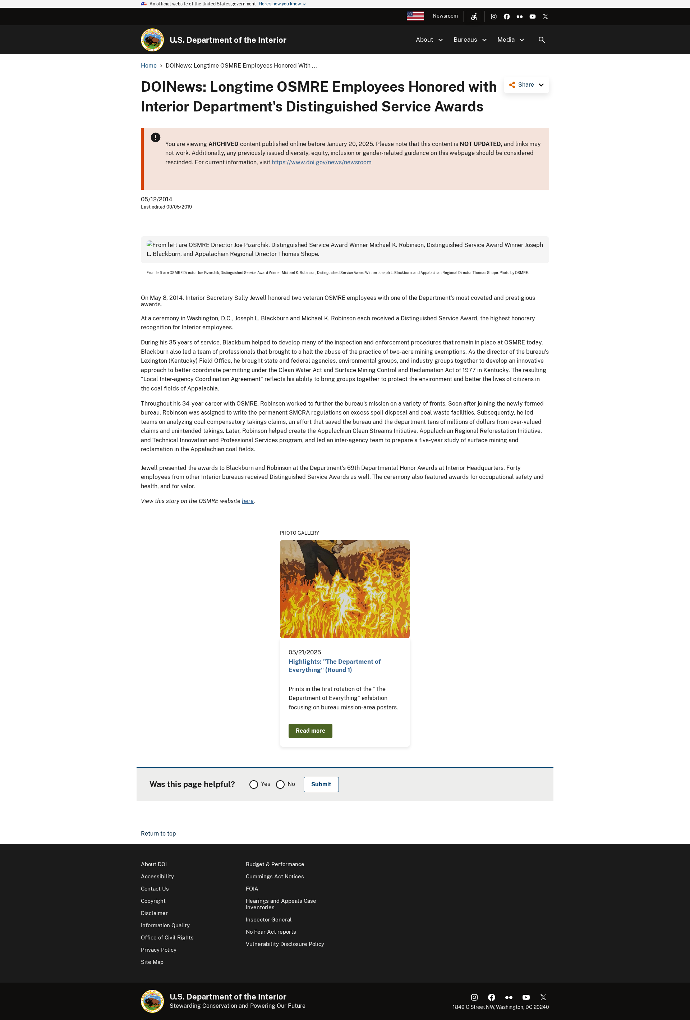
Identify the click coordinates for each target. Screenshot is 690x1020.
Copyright (153, 901)
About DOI (154, 864)
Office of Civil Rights (167, 937)
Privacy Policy (158, 950)
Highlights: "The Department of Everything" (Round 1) (335, 665)
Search (542, 40)
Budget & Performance (275, 864)
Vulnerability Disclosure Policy (285, 944)
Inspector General (269, 919)
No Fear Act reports (271, 932)
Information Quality (165, 925)
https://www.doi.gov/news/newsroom (322, 162)
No (291, 784)
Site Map (152, 962)
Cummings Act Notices (275, 876)
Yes (265, 784)
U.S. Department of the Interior (228, 40)
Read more (310, 730)
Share (526, 84)
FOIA (252, 889)
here (248, 501)
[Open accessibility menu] (474, 16)
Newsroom (445, 15)
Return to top (158, 833)
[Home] (152, 39)
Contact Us (155, 889)
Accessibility (157, 876)
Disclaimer (154, 913)
